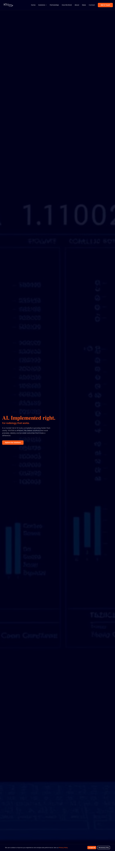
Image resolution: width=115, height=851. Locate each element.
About (77, 5)
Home (33, 5)
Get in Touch (105, 5)
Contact (92, 5)
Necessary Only (104, 847)
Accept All (91, 847)
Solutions (41, 5)
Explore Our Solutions (13, 442)
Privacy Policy (63, 847)
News (84, 5)
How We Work (67, 5)
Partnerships (54, 5)
